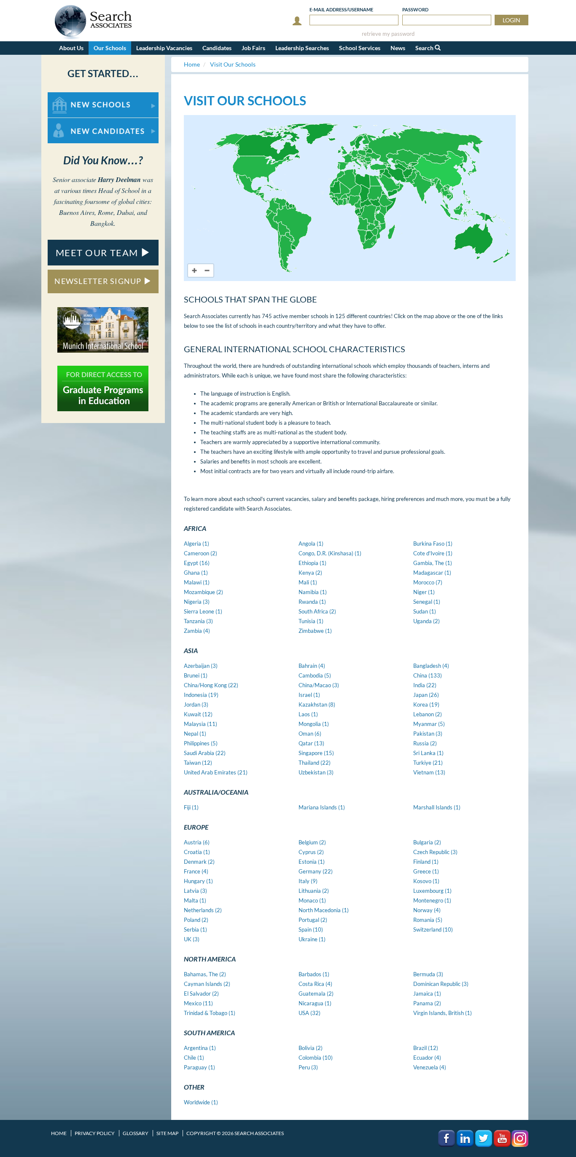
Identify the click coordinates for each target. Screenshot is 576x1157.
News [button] (397, 47)
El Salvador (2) (201, 993)
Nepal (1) (195, 733)
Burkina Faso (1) (432, 543)
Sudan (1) (424, 611)
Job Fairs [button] (253, 47)
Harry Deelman (119, 179)
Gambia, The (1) (432, 563)
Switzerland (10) (433, 929)
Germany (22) (316, 871)
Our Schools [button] (110, 47)
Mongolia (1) (314, 723)
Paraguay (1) (199, 1067)
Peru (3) (308, 1067)
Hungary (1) (198, 881)
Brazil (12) (425, 1048)
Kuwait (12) (198, 714)
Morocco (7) (427, 582)
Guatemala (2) (316, 993)
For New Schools (70, 96)
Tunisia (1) (311, 621)
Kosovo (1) (426, 881)
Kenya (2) (310, 572)
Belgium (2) (312, 842)
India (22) (424, 685)
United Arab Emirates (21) (216, 772)
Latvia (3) (195, 890)
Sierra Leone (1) (203, 611)
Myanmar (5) (429, 723)
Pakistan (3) (427, 733)
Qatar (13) (311, 743)
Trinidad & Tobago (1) (209, 1013)
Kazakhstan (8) (317, 704)
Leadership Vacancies (164, 47)
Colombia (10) (316, 1057)
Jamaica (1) (427, 993)
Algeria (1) (196, 543)
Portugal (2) (313, 919)
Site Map (167, 1133)
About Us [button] (71, 47)
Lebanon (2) (427, 714)
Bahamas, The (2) (205, 974)
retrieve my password (388, 34)
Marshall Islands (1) (436, 807)
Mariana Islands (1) (322, 807)
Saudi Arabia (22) (205, 753)
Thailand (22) (315, 762)
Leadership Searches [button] (302, 47)
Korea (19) (426, 704)
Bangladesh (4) (431, 665)
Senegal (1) (426, 601)
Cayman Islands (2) (207, 983)
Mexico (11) (198, 1003)
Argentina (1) (200, 1048)
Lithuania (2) (314, 890)
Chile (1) (194, 1057)
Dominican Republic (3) (440, 983)
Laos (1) (308, 714)
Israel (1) (309, 694)
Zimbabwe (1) (315, 630)
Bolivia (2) (311, 1048)
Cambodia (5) (315, 675)
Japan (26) (426, 694)
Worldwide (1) (201, 1102)
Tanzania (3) (198, 621)
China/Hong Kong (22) (211, 685)
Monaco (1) (312, 900)
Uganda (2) (426, 621)
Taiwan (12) (198, 762)
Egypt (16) (197, 563)
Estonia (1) (312, 861)
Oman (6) (310, 733)
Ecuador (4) (427, 1057)
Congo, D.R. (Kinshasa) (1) (330, 553)
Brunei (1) (195, 675)
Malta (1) (195, 900)
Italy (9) (308, 881)
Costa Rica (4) (315, 983)
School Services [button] (359, 47)
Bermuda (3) (428, 974)
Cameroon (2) (200, 553)
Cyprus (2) (311, 852)
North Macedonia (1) (324, 910)
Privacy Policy (95, 1133)
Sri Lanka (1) (428, 753)
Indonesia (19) (201, 694)
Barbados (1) (314, 974)
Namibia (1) (313, 592)
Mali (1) (308, 582)
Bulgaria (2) (427, 842)
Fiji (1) (191, 807)
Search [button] (425, 47)
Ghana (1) (196, 572)
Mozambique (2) (203, 592)
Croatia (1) (197, 852)
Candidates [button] (216, 47)
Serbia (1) (195, 929)
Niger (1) (424, 592)
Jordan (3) (196, 704)
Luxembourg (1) (432, 890)
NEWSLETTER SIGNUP (98, 281)
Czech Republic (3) (435, 852)
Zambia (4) (197, 630)
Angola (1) (311, 543)
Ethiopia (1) (312, 563)
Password (415, 9)
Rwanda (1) (312, 601)
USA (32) (309, 1013)
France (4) (196, 871)
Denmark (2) (199, 861)
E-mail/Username (341, 9)
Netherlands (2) (203, 910)
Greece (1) (426, 871)
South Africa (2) (317, 611)
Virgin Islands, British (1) (442, 1013)
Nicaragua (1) (315, 1003)
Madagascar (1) (432, 572)
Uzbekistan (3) (316, 772)
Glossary (135, 1133)
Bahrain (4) (312, 665)
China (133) (427, 675)
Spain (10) (311, 929)
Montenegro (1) (432, 900)
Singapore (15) (316, 753)
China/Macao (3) (319, 685)
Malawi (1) (197, 582)
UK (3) (191, 939)
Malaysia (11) (200, 723)
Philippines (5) (201, 743)
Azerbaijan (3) (201, 665)
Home (59, 1133)
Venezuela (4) (429, 1067)
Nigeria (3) (197, 601)
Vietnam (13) (429, 772)
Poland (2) (196, 919)
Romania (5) (427, 919)
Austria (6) (197, 842)
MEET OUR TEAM (98, 252)
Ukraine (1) (312, 939)
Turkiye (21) (428, 762)
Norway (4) (427, 910)
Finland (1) (426, 861)
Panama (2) (427, 1003)
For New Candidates (74, 122)
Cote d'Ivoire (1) (432, 553)
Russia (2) (425, 743)
